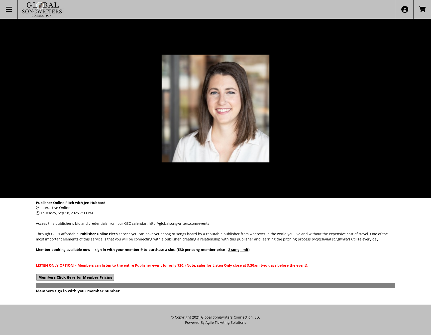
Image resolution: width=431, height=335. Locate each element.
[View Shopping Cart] (422, 9)
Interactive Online (55, 207)
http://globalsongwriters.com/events (179, 223)
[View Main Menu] (9, 9)
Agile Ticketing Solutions (226, 322)
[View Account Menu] (405, 9)
